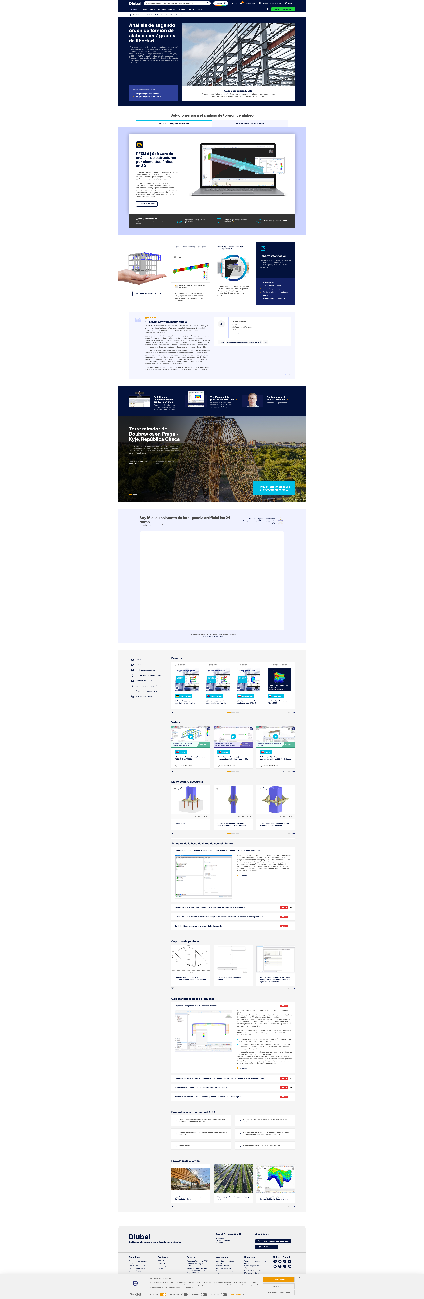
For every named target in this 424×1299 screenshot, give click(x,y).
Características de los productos (148, 686)
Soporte (152, 9)
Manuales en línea (251, 1273)
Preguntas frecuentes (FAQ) (146, 691)
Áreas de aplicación (148, 15)
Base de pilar (180, 823)
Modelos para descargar (148, 294)
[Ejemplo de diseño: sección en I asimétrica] (233, 959)
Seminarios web (269, 283)
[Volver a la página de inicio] (135, 3)
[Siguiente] (302, 458)
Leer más (243, 876)
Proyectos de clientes (144, 696)
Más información (147, 204)
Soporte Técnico (206, 636)
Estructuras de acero (137, 1266)
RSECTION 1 (163, 1266)
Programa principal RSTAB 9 (148, 97)
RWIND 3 (161, 1269)
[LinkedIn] (275, 1266)
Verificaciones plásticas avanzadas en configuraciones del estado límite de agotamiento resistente (275, 979)
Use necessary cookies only (279, 1292)
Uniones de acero (135, 1271)
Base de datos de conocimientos (148, 675)
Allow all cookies (278, 1280)
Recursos (171, 9)
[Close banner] (299, 1277)
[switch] (184, 1294)
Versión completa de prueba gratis (255, 1262)
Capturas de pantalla (144, 681)
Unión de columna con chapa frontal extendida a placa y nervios (274, 824)
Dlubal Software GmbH (228, 1234)
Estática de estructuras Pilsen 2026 (277, 702)
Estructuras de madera (138, 1268)
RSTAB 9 (161, 1264)
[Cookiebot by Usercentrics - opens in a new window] (135, 1294)
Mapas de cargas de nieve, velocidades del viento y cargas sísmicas (197, 1270)
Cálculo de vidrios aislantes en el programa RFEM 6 (248, 702)
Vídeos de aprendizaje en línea (274, 289)
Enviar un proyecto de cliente (252, 1267)
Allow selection (279, 1286)
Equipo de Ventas (217, 636)
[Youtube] (280, 1261)
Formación (181, 9)
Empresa (191, 9)
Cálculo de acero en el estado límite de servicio (185, 702)
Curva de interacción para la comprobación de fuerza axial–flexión (190, 978)
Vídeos (265, 295)
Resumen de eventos (224, 1268)
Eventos (139, 659)
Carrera (199, 9)
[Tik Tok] (285, 1266)
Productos (143, 9)
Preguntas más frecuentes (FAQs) (193, 1112)
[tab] (238, 82)
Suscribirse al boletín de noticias (225, 1262)
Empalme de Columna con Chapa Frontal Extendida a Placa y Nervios (231, 824)
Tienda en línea (250, 3)
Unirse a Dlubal (281, 1257)
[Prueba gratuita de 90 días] (236, 3)
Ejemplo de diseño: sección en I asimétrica (230, 978)
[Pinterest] (280, 1266)
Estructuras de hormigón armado (138, 1262)
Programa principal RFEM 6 (148, 94)
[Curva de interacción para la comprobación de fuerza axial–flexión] (190, 959)
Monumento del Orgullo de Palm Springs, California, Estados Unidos (274, 1198)
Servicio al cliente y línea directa (275, 292)
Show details (236, 1295)
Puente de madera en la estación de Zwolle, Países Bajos (189, 1198)
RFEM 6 (221, 342)
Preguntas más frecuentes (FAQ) (275, 299)
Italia (265, 342)
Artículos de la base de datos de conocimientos (202, 843)
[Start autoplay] (172, 712)
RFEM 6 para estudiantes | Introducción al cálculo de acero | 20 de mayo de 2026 (232, 758)
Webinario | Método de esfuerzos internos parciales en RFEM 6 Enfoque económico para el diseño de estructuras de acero (275, 758)
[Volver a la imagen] (180, 257)
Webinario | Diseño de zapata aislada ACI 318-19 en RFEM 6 (190, 758)
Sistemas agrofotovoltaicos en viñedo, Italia (233, 1198)
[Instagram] (289, 1266)
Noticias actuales (222, 1266)
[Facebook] (285, 1261)
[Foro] (275, 1261)
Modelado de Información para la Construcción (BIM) (244, 342)
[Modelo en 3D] (175, 257)
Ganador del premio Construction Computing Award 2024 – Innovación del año (259, 521)
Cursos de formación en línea (274, 286)
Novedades (162, 9)
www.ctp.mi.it (237, 333)
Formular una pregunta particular (195, 1265)
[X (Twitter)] (289, 1261)
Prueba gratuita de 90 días (283, 9)
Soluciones (133, 9)
